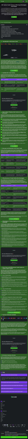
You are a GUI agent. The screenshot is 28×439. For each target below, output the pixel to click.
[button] (23, 1)
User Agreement (3, 416)
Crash (1, 406)
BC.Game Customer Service (5, 36)
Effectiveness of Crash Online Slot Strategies (8, 31)
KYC (1, 421)
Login (1, 403)
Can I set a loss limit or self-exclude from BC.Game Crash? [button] (12, 391)
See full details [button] (14, 264)
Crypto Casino (2, 405)
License (2, 412)
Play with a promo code (14, 260)
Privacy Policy (2, 413)
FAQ (2, 37)
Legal (1, 418)
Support (2, 419)
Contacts (2, 415)
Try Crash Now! (14, 70)
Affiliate (2, 420)
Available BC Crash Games (5, 27)
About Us (2, 417)
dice (21, 298)
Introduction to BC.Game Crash (6, 26)
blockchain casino (9, 84)
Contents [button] (2, 24)
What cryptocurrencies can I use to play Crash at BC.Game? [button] (12, 385)
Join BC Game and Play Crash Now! (14, 312)
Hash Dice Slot (3, 404)
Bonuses (2, 402)
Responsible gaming (3, 414)
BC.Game (2, 22)
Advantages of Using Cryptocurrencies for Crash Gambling (11, 32)
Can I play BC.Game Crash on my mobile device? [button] (10, 382)
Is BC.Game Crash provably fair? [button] (7, 388)
